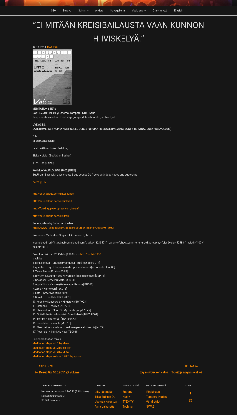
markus (52, 47)
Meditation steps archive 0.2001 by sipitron (57, 356)
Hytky (126, 397)
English (178, 10)
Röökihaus (153, 392)
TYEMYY (128, 401)
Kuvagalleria (118, 10)
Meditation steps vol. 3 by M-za (51, 352)
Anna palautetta (104, 406)
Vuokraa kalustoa (106, 401)
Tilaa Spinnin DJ (105, 397)
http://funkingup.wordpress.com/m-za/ (56, 208)
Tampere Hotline (157, 397)
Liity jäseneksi (104, 392)
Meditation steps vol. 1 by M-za (51, 343)
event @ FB (39, 182)
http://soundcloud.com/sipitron (51, 215)
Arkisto (99, 10)
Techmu (128, 406)
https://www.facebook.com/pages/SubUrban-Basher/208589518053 (73, 227)
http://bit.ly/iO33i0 (90, 254)
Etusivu (67, 10)
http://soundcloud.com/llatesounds (53, 193)
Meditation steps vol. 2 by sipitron (52, 347)
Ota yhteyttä (160, 10)
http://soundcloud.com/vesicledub (53, 201)
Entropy (127, 392)
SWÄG (150, 406)
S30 (53, 10)
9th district (153, 401)
